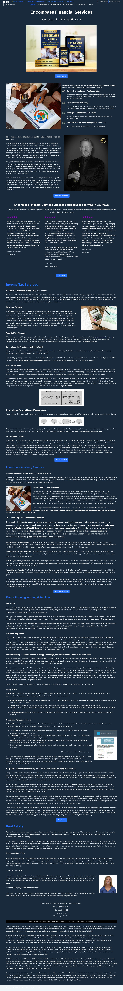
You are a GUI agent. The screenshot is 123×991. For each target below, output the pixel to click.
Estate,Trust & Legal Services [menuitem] (55, 1)
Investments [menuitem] (40, 1)
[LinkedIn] (7, 2)
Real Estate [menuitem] (70, 1)
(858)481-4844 (10, 4)
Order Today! (61, 76)
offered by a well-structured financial (36, 482)
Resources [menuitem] (82, 4)
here (23, 187)
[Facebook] (4, 2)
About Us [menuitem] (56, 4)
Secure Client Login (114, 1)
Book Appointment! (61, 196)
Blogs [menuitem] (91, 4)
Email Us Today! (61, 460)
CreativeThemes (38, 988)
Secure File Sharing (102, 1)
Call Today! (61, 275)
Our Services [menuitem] (43, 4)
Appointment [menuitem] (69, 4)
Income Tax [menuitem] (30, 1)
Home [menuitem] (33, 4)
